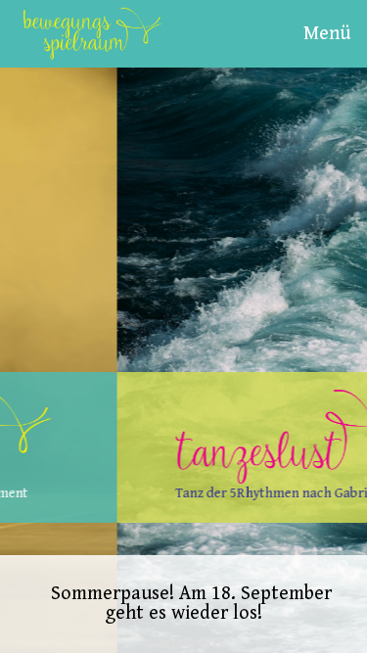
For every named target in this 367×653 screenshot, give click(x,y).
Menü (326, 34)
